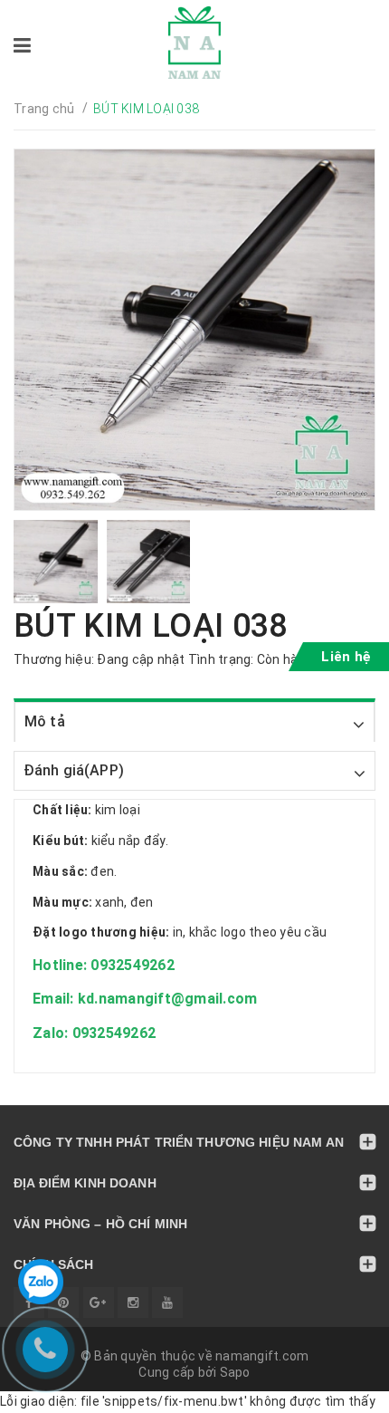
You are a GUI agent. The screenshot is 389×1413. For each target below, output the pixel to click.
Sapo (235, 1372)
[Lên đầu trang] (335, 1390)
